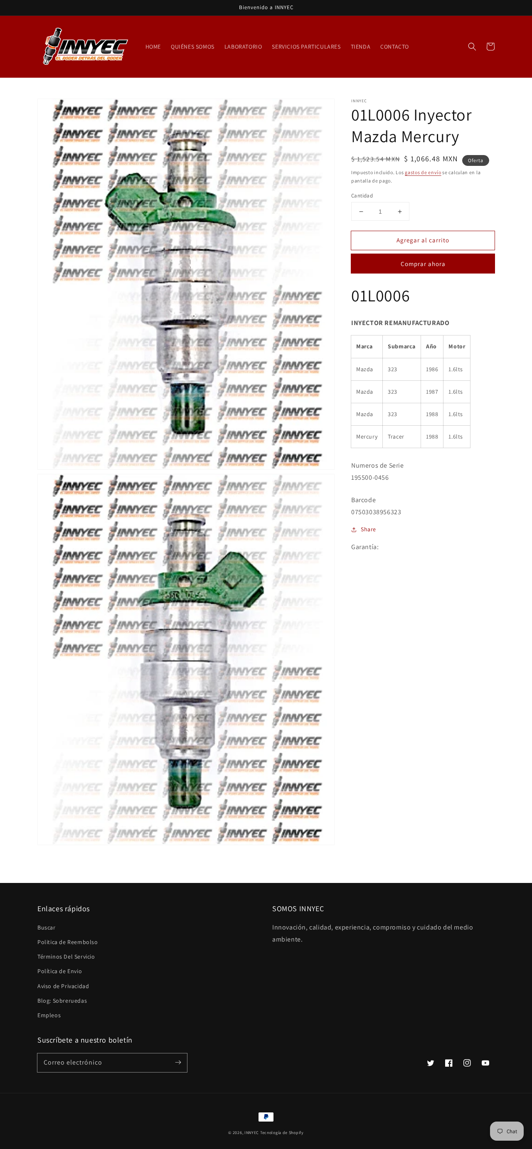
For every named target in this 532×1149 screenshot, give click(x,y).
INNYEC (251, 1132)
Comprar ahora (423, 264)
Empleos (49, 1015)
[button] (472, 46)
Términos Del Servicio (66, 956)
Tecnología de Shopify (282, 1132)
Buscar (46, 927)
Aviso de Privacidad (63, 986)
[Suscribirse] (178, 1062)
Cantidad (362, 195)
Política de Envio (59, 971)
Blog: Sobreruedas (62, 1000)
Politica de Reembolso (67, 942)
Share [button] (368, 529)
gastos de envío (423, 172)
